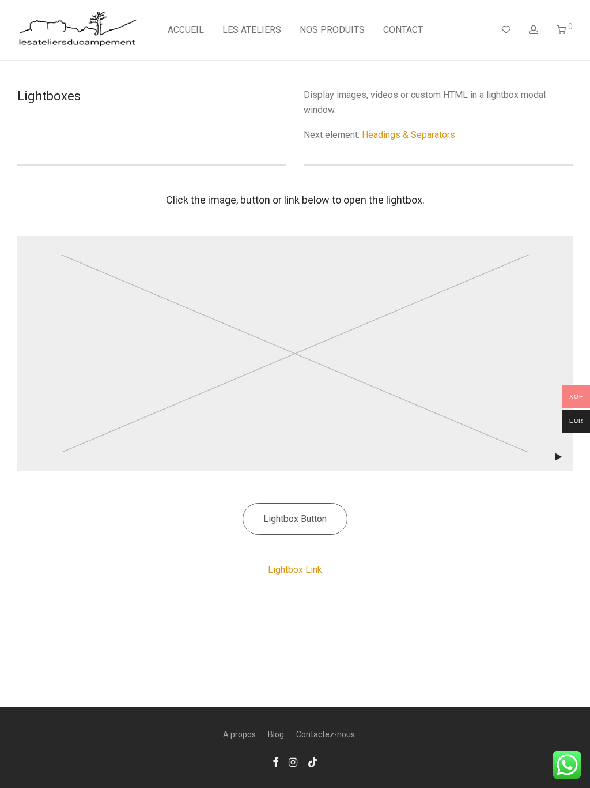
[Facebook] (275, 761)
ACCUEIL (186, 29)
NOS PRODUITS (332, 29)
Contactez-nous (325, 734)
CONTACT (403, 29)
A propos (239, 734)
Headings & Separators (408, 134)
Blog (276, 734)
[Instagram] (293, 761)
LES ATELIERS (251, 29)
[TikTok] (313, 761)
